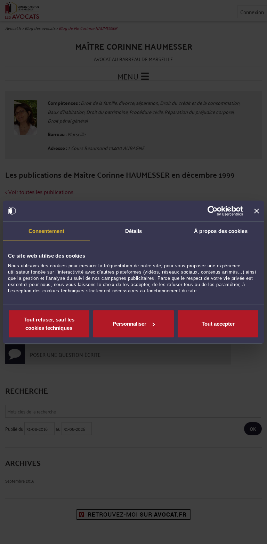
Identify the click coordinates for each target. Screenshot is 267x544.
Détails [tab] (133, 231)
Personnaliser (129, 324)
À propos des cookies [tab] (221, 231)
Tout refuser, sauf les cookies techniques (49, 324)
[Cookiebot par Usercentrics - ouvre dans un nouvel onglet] (212, 211)
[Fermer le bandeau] (256, 210)
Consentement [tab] (46, 231)
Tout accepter (218, 324)
